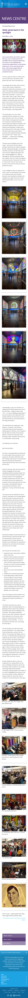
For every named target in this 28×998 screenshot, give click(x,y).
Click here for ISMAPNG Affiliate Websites (11, 952)
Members (14, 992)
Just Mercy (7, 943)
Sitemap (4, 990)
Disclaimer (10, 990)
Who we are (4, 976)
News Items (7, 939)
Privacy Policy (7, 992)
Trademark (22, 990)
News (2, 982)
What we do (4, 977)
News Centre (8, 936)
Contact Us (4, 983)
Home (2, 974)
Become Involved (5, 979)
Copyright (16, 990)
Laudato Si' (3, 980)
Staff (19, 992)
